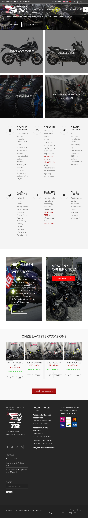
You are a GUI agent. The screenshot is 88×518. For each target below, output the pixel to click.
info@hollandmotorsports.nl (45, 448)
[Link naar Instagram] (81, 1)
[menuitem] (56, 1)
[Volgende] (78, 357)
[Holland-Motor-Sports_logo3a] (15, 9)
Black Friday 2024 (11, 459)
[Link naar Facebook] (74, 1)
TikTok (32, 24)
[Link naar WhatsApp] (84, 1)
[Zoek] (81, 9)
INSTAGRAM (14, 24)
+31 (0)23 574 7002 (44, 443)
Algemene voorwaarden (35, 510)
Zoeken (9, 492)
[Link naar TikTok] (77, 1)
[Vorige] (9, 357)
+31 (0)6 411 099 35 (44, 441)
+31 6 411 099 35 (25, 2)
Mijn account (57, 2)
